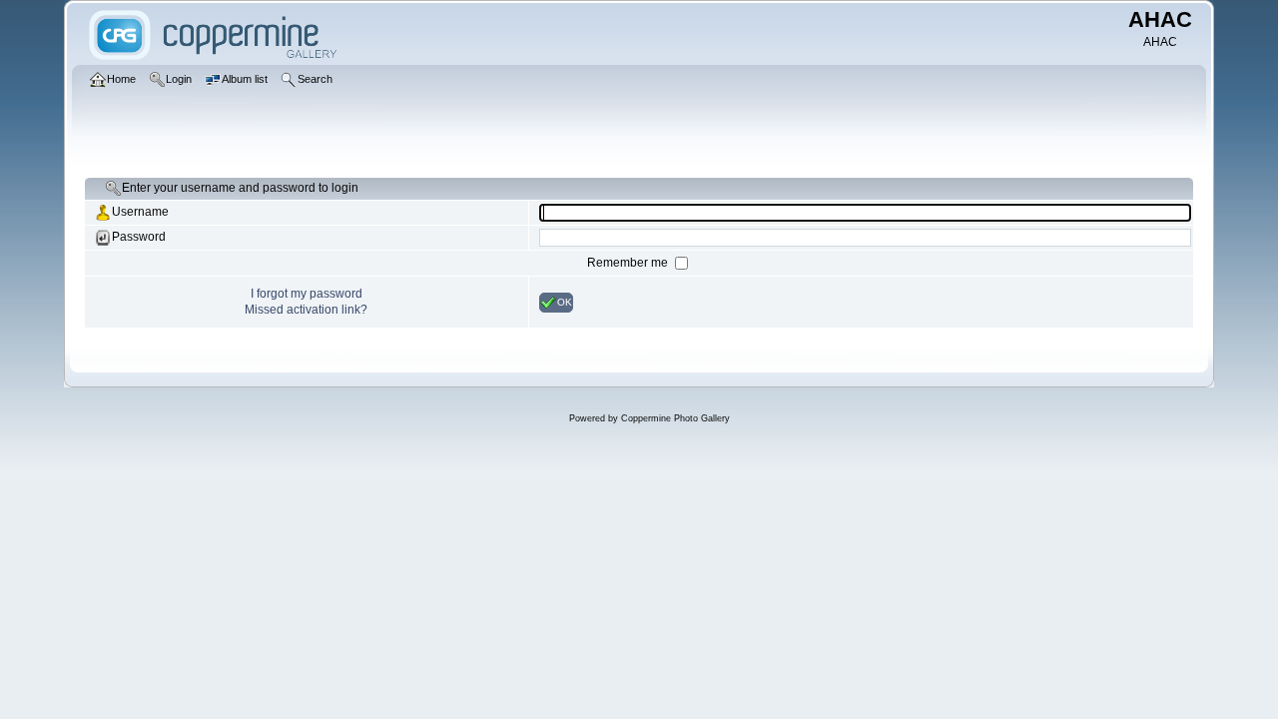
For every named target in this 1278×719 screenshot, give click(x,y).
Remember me (629, 263)
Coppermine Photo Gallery (675, 418)
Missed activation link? (306, 310)
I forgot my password (306, 294)
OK (564, 301)
